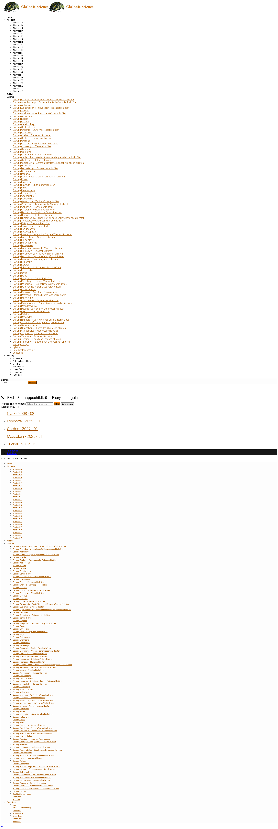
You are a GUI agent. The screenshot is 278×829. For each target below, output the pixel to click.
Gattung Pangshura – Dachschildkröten (32, 278)
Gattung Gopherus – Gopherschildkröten (33, 207)
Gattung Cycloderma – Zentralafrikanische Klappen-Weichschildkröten (48, 163)
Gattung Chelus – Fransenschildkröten (32, 135)
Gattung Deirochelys (23, 165)
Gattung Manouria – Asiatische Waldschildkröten (37, 248)
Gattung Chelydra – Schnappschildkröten (33, 138)
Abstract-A (18, 22)
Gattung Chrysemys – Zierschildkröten (32, 146)
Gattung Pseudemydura (25, 306)
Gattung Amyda (21, 110)
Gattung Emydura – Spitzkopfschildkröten (34, 185)
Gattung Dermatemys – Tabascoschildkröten (35, 168)
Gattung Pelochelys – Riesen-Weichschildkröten (37, 281)
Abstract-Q (18, 66)
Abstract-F (17, 36)
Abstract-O (18, 61)
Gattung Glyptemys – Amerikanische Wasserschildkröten (41, 204)
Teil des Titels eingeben (13, 403)
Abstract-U (18, 77)
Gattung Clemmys (22, 152)
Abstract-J (18, 47)
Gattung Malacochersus (25, 242)
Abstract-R (18, 69)
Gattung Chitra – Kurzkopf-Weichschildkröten (35, 143)
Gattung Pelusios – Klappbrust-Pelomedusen (35, 292)
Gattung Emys (20, 187)
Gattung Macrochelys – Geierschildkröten (34, 237)
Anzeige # (6, 406)
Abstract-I (17, 44)
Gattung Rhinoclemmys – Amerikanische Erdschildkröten (41, 319)
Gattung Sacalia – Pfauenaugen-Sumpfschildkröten (38, 322)
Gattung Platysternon (23, 297)
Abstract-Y (18, 88)
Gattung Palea (20, 275)
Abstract (11, 20)
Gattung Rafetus (21, 314)
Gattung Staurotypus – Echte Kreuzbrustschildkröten (39, 328)
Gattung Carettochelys (24, 124)
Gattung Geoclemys (23, 198)
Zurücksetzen (67, 404)
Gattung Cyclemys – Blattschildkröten (32, 160)
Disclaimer (17, 364)
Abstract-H (18, 42)
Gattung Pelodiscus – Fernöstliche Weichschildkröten (40, 284)
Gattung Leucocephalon (25, 231)
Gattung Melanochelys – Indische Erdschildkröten (38, 253)
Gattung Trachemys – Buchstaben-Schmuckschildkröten (41, 341)
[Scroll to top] (2, 826)
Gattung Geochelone (23, 196)
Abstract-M (18, 55)
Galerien (10, 97)
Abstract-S (18, 72)
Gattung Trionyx (21, 344)
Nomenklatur (19, 366)
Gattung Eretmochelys (24, 190)
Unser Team (18, 369)
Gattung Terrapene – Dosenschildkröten (33, 336)
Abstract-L (17, 53)
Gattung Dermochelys (24, 171)
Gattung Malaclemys (23, 240)
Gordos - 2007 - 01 (22, 429)
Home (9, 17)
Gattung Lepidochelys (24, 229)
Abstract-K (18, 50)
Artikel (10, 94)
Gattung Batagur (21, 118)
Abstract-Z (18, 91)
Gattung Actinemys (22, 105)
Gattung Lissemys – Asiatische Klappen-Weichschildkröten (42, 234)
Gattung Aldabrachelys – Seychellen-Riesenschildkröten (41, 107)
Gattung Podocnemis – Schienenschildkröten (35, 300)
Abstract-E (18, 33)
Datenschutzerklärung (23, 361)
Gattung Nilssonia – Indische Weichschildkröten (37, 267)
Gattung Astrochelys (23, 116)
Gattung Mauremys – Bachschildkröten (32, 251)
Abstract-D (18, 31)
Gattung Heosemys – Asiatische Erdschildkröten (37, 212)
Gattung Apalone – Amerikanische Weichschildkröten (39, 113)
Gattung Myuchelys (22, 262)
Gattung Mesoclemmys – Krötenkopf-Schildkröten (38, 256)
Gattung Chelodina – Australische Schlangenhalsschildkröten (43, 99)
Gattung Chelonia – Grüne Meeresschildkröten (36, 129)
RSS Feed (17, 375)
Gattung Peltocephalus (24, 289)
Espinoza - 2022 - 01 (24, 421)
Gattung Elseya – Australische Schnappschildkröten (39, 176)
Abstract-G (18, 39)
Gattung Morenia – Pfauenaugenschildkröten (35, 259)
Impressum (18, 358)
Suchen (5, 380)
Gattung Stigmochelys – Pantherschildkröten (35, 333)
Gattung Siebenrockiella (25, 325)
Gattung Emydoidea (23, 182)
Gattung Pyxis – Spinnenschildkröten (31, 311)
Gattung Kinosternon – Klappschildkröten (33, 226)
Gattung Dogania (21, 174)
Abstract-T (18, 75)
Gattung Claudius (21, 149)
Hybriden (17, 347)
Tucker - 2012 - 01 (22, 444)
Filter (57, 404)
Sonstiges (18, 352)
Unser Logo (18, 372)
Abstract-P (18, 64)
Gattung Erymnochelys (24, 193)
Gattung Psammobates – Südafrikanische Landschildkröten (43, 303)
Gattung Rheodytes (22, 317)
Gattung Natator (21, 264)
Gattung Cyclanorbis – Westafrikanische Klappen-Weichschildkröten (47, 157)
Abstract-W (18, 83)
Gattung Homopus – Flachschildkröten (32, 215)
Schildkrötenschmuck (24, 350)
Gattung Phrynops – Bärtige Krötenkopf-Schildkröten (39, 295)
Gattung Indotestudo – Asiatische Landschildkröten (39, 220)
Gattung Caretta (21, 121)
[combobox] (14, 382)
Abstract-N (18, 58)
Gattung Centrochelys (24, 127)
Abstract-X (18, 86)
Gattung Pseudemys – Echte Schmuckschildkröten (38, 308)
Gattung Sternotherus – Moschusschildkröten (35, 330)
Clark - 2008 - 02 (20, 413)
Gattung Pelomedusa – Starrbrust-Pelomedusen (37, 286)
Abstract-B (18, 25)
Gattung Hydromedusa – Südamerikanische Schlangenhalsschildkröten (48, 218)
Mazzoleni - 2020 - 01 (25, 436)
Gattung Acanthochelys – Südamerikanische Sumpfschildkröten (45, 102)
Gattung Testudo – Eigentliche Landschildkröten (37, 339)
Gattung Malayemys (23, 245)
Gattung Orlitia (20, 273)
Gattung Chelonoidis (23, 132)
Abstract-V (18, 80)
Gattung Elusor (20, 179)
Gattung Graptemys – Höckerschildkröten (34, 209)
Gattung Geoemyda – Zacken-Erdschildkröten (36, 201)
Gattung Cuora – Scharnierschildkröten (32, 154)
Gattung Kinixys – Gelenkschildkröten (31, 223)
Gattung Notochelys (23, 270)
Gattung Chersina (21, 140)
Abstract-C (18, 28)
